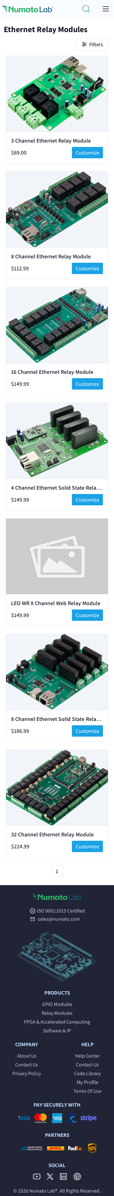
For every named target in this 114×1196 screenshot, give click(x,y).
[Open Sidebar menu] (105, 8)
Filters (96, 44)
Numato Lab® (43, 1191)
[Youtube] (36, 1176)
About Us (26, 1056)
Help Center (87, 1056)
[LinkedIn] (63, 1176)
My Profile (87, 1082)
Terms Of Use (87, 1091)
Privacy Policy (26, 1073)
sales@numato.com (59, 919)
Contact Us (26, 1064)
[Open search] (86, 9)
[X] (50, 1176)
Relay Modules (57, 1013)
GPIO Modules (57, 1004)
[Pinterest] (77, 1176)
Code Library (87, 1073)
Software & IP (57, 1030)
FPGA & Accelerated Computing (57, 1022)
